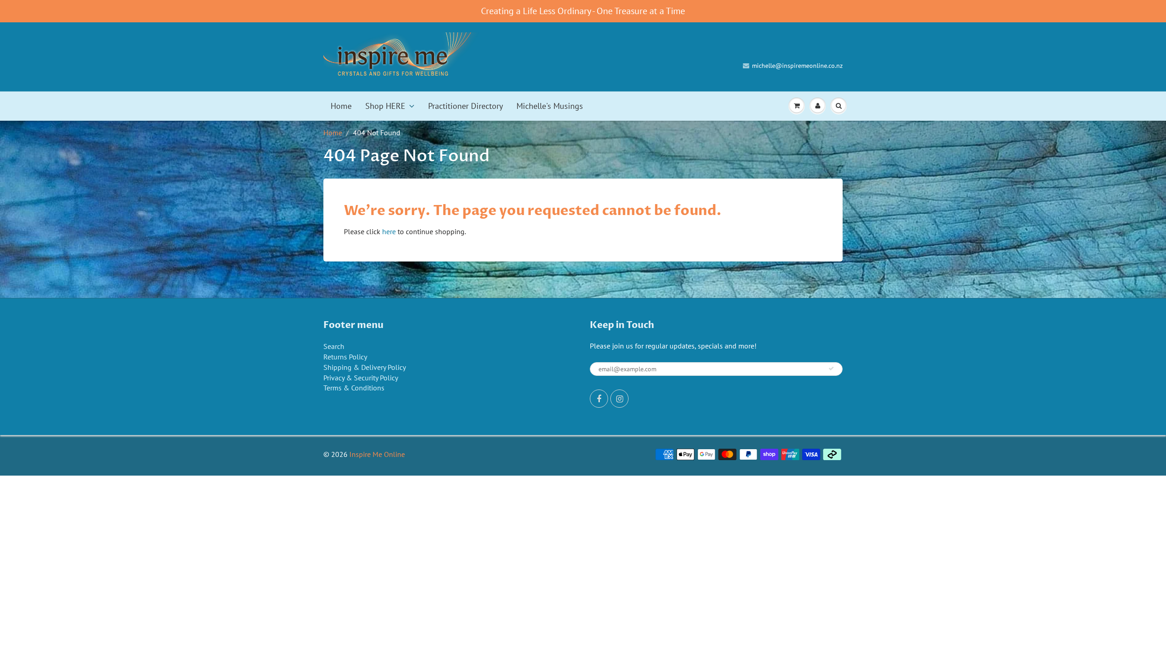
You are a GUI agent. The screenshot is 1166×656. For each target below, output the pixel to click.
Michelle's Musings (550, 106)
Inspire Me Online (377, 454)
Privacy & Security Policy (360, 377)
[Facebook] (599, 399)
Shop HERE (385, 106)
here (389, 231)
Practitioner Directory (465, 106)
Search (333, 346)
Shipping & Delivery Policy (364, 367)
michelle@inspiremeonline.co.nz (797, 66)
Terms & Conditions (353, 387)
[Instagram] (619, 399)
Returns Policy (345, 356)
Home (341, 106)
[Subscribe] (831, 368)
